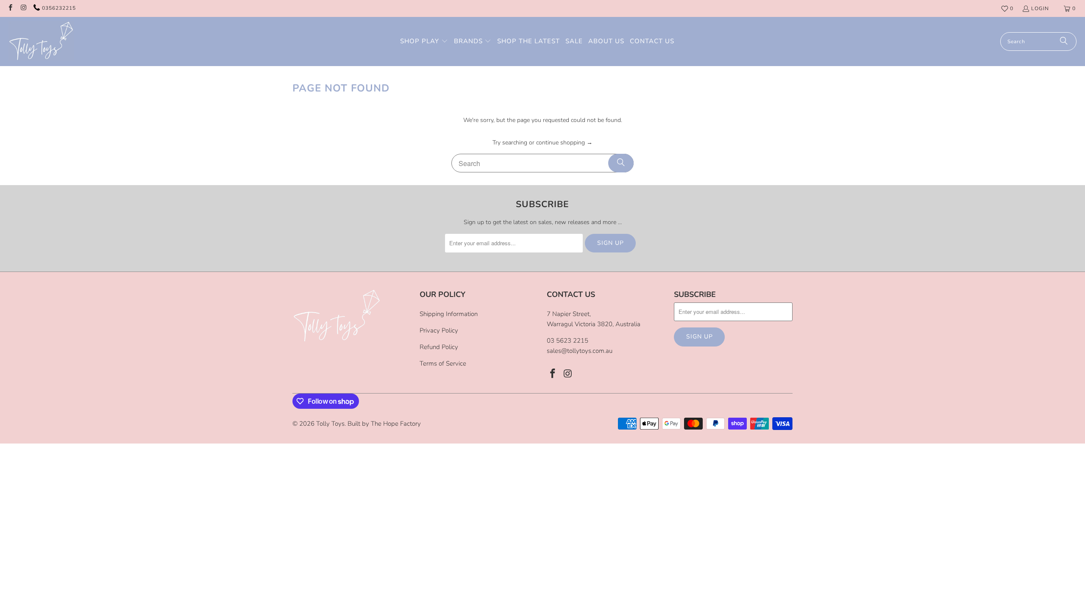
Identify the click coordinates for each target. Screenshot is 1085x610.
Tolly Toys (330, 423)
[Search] (1064, 41)
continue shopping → (564, 143)
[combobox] (1038, 41)
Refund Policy (439, 347)
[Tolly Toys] (41, 41)
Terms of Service (443, 363)
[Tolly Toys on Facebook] (10, 8)
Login (1040, 8)
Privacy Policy (439, 330)
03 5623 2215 (567, 340)
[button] (424, 41)
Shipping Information (449, 314)
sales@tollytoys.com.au (579, 351)
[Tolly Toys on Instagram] (23, 8)
